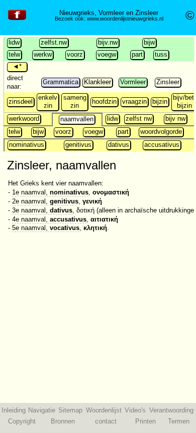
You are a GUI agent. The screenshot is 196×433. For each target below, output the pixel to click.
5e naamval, (45, 228)
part (137, 54)
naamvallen (76, 119)
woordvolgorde (161, 131)
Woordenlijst (104, 410)
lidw (14, 42)
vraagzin (134, 101)
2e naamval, (45, 201)
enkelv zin (47, 102)
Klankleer (97, 82)
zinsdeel (21, 101)
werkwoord (24, 118)
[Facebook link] (17, 20)
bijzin (159, 101)
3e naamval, (42, 210)
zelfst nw (139, 118)
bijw (149, 42)
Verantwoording (171, 410)
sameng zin (74, 102)
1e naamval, (50, 192)
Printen (145, 421)
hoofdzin (104, 101)
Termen (178, 421)
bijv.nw (108, 42)
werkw (43, 54)
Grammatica (60, 82)
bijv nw (175, 118)
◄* (17, 66)
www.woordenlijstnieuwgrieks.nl (125, 19)
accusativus (161, 144)
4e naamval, (49, 219)
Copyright (22, 421)
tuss (161, 54)
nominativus (26, 144)
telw (14, 54)
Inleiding (14, 410)
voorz (75, 54)
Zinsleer (167, 82)
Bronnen (63, 421)
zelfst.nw (54, 42)
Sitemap (70, 410)
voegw (106, 54)
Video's (135, 410)
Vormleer (133, 82)
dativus (118, 144)
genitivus (78, 144)
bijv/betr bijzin (184, 102)
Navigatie (41, 410)
